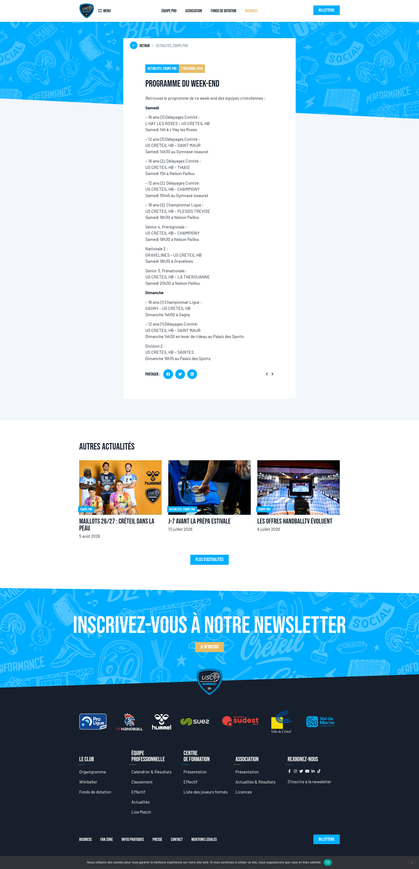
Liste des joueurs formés (206, 791)
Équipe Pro (169, 11)
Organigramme (92, 771)
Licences (243, 791)
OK (328, 862)
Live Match (141, 811)
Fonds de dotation (223, 11)
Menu (107, 11)
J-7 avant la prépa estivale (199, 521)
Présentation (195, 771)
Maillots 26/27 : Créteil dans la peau (116, 525)
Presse (157, 839)
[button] (168, 374)
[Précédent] (268, 374)
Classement (142, 781)
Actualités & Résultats (255, 781)
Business (251, 11)
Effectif (138, 791)
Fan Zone (106, 839)
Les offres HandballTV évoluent (294, 521)
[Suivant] (271, 374)
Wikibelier (88, 781)
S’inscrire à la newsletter (309, 781)
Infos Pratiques (133, 839)
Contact (177, 839)
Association (193, 11)
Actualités (140, 801)
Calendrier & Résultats (151, 771)
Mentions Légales (204, 839)
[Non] (412, 862)
